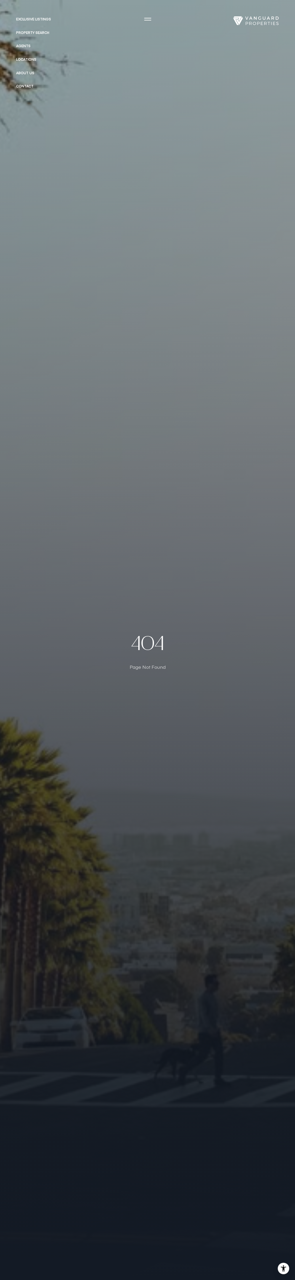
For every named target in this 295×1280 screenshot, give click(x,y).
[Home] (256, 20)
